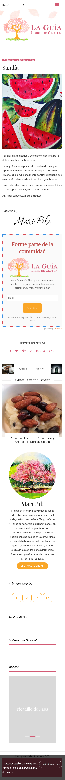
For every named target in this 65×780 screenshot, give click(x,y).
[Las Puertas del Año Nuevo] (34, 410)
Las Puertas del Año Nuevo (33, 438)
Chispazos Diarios (25, 60)
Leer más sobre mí (32, 565)
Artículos (9, 60)
